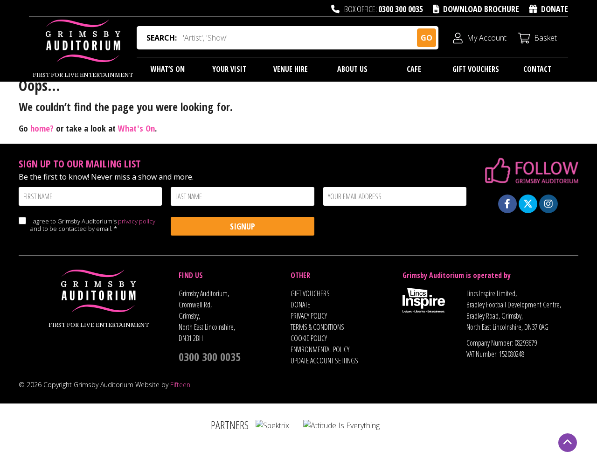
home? (42, 128)
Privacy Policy (309, 316)
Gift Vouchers (475, 69)
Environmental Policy (320, 349)
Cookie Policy (309, 338)
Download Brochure (481, 8)
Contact (537, 69)
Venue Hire (290, 69)
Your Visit (229, 69)
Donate (554, 8)
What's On (136, 128)
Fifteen (180, 384)
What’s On (168, 69)
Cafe (414, 69)
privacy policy (136, 221)
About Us (352, 69)
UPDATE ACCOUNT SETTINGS (324, 360)
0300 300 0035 (400, 8)
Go (426, 38)
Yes (22, 230)
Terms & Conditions (317, 327)
